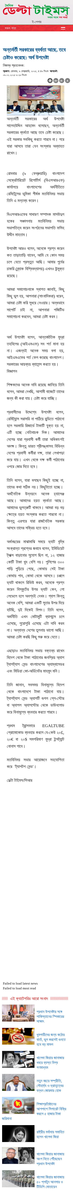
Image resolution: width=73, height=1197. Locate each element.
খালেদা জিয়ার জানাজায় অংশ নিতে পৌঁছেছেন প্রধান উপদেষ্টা (50, 1159)
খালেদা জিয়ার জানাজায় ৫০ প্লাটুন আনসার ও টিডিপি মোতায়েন (50, 1182)
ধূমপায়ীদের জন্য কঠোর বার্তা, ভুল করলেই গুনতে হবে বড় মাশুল (51, 1040)
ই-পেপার (36, 22)
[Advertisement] (36, 863)
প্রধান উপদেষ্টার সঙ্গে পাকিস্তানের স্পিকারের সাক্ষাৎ (50, 1016)
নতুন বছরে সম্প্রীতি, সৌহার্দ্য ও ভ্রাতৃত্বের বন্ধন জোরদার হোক (50, 1086)
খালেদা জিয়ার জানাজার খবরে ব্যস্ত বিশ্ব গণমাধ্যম (50, 1063)
